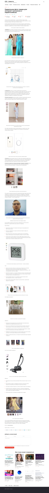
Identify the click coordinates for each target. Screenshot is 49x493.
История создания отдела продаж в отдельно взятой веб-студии (29, 462)
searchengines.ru (10, 425)
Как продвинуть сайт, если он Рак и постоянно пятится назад (39, 477)
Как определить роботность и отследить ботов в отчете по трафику (39, 462)
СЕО (39, 4)
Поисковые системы (16, 4)
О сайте (6, 485)
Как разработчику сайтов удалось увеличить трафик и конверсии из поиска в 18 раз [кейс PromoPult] (29, 477)
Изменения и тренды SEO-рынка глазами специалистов (18, 477)
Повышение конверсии (34, 4)
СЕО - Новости (9, 1)
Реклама (28, 4)
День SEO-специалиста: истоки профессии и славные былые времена (9, 461)
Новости (10, 4)
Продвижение (23, 4)
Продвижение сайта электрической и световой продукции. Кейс (18, 464)
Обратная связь (16, 485)
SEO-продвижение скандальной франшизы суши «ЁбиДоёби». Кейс (9, 477)
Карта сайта (10, 485)
